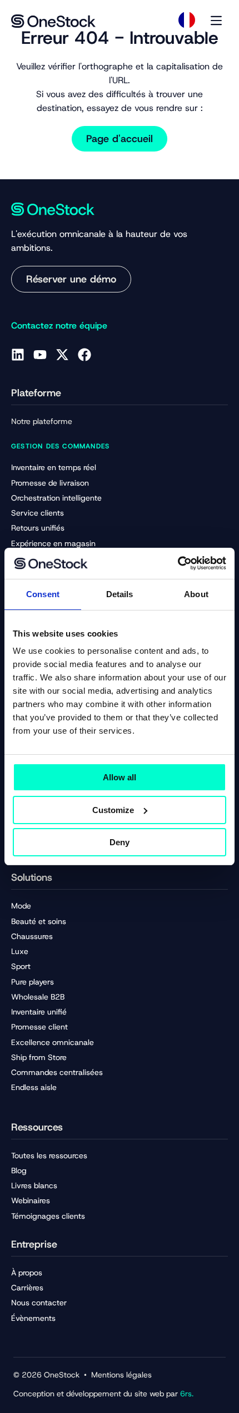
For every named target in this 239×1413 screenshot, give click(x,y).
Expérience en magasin (53, 543)
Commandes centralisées (57, 1072)
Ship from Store (39, 1057)
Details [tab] (119, 594)
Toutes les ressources (49, 1155)
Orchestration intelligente (56, 498)
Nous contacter (39, 1303)
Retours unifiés (37, 528)
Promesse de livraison (50, 483)
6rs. (186, 1394)
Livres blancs (34, 1185)
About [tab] (196, 594)
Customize (113, 810)
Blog (19, 1170)
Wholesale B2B (37, 997)
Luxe (19, 951)
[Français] (186, 20)
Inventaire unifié (39, 1012)
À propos (26, 1273)
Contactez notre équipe (59, 325)
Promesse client (39, 1027)
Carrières (27, 1288)
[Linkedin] (17, 354)
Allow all (119, 777)
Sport (21, 966)
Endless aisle (34, 1087)
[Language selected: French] (186, 20)
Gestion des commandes (60, 446)
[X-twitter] (62, 354)
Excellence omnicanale (52, 1042)
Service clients (37, 513)
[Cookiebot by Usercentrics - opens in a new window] (177, 563)
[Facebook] (84, 354)
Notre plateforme (41, 421)
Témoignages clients (48, 1216)
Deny (119, 842)
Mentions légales (121, 1375)
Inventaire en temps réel (53, 467)
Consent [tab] (42, 594)
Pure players (32, 982)
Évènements (33, 1318)
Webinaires (30, 1200)
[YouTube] (40, 354)
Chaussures (32, 936)
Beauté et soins (38, 921)
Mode (21, 906)
